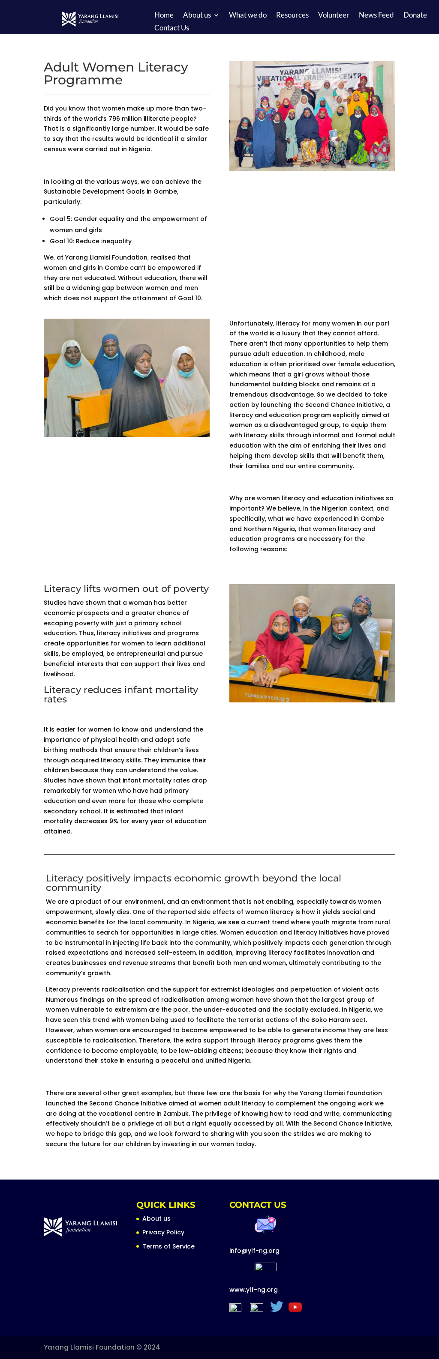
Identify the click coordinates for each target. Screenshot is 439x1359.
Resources (292, 15)
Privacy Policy (163, 1232)
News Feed (376, 15)
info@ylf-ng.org (254, 1250)
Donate (415, 15)
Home (164, 15)
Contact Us (171, 28)
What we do (248, 15)
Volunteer (333, 15)
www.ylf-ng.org (253, 1289)
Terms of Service (168, 1246)
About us (197, 15)
